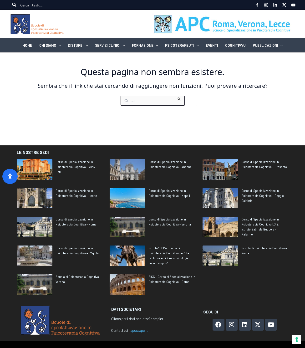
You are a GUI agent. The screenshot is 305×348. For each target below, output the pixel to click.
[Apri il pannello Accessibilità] (10, 176)
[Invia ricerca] (179, 98)
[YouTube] (293, 5)
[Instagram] (266, 5)
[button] (58, 45)
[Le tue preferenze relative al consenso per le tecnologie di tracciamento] (296, 339)
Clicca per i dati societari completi (137, 319)
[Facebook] (257, 5)
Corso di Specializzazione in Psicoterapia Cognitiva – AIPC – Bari (76, 167)
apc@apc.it (139, 330)
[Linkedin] (275, 5)
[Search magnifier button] (14, 4)
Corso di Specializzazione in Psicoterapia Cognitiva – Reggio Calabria (262, 196)
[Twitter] (284, 5)
